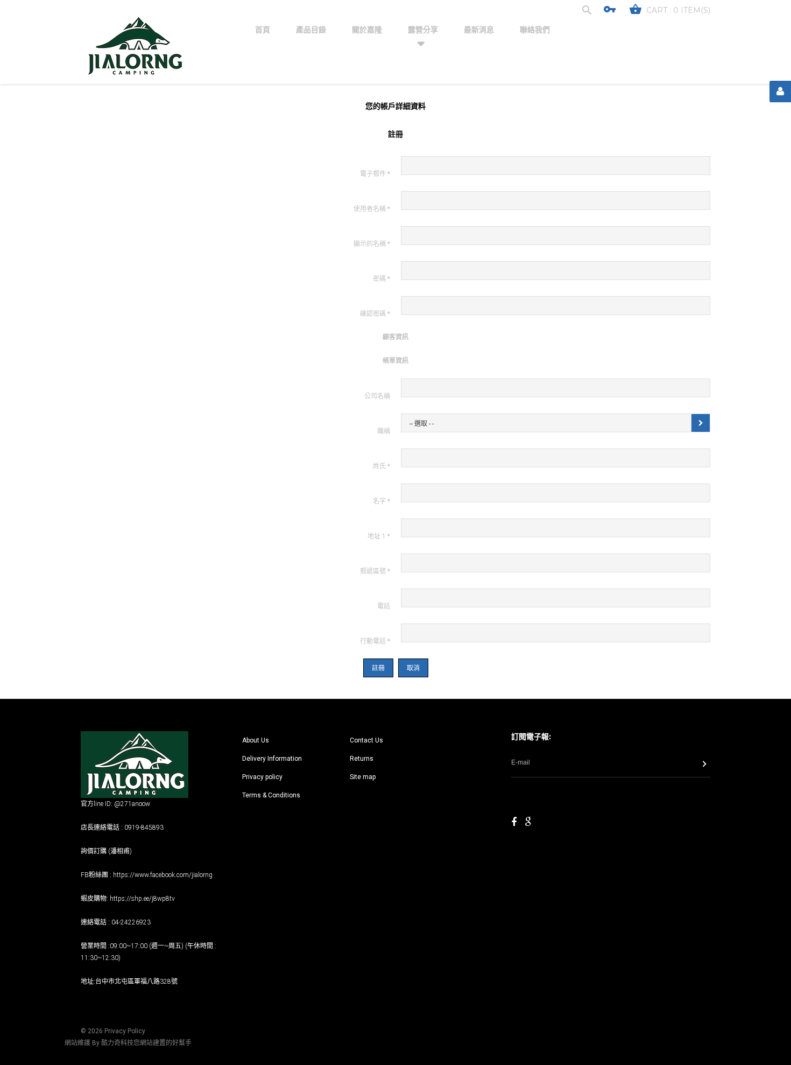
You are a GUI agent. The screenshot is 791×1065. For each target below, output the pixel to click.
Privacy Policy (124, 1031)
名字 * (381, 501)
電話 (383, 606)
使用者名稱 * (372, 209)
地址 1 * (379, 536)
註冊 (378, 668)
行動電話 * (375, 641)
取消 (413, 668)
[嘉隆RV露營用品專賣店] (134, 46)
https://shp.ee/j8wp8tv (142, 898)
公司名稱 (377, 396)
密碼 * (381, 279)
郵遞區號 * (375, 571)
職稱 (383, 431)
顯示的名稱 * (372, 244)
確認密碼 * (375, 314)
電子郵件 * (375, 174)
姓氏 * (381, 466)
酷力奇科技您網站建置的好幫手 (146, 1043)
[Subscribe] (704, 765)
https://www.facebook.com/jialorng (163, 875)
